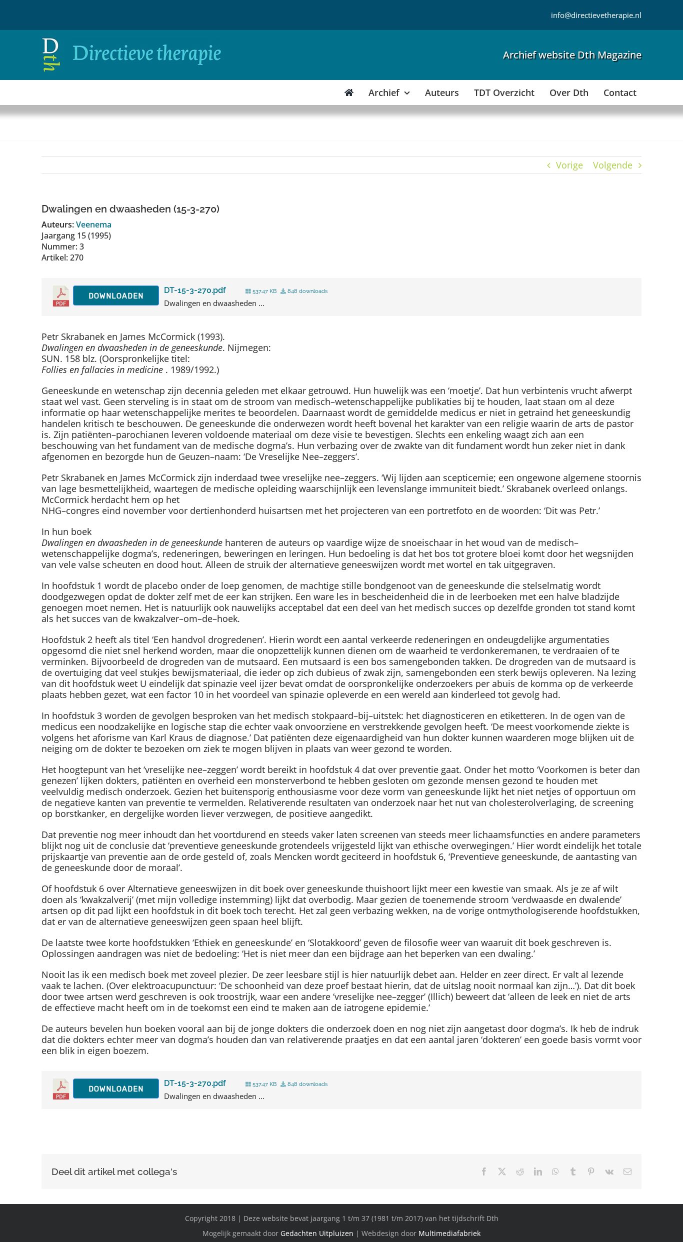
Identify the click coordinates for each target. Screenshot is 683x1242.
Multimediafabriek (449, 1233)
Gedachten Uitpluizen (317, 1233)
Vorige (569, 165)
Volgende (612, 165)
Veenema (94, 224)
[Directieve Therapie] (132, 40)
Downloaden (116, 296)
